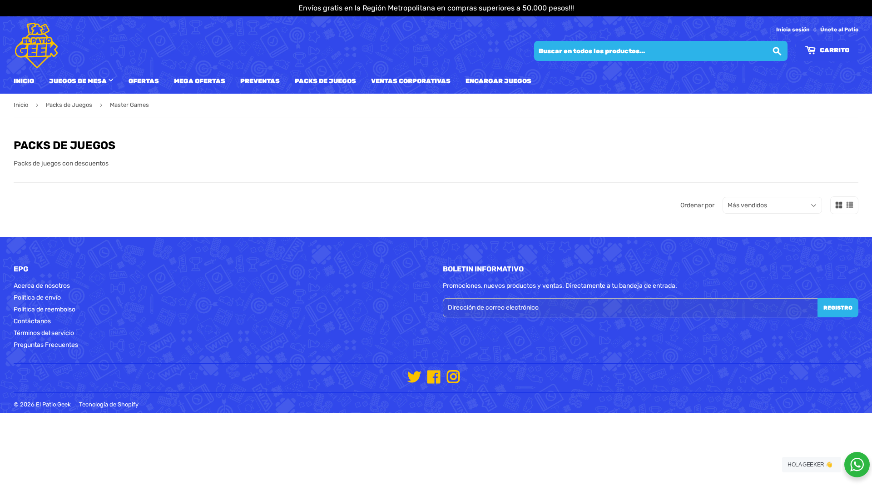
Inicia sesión (793, 29)
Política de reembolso (44, 309)
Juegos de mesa (78, 81)
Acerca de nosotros (42, 286)
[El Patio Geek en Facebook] (434, 380)
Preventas (260, 81)
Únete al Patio (839, 29)
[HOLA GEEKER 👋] (857, 464)
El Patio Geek (53, 404)
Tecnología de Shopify (109, 404)
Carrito (833, 50)
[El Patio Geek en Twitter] (414, 380)
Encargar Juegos (498, 81)
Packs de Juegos (325, 81)
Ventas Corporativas (411, 81)
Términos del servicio (44, 333)
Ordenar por (697, 205)
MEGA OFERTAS (199, 81)
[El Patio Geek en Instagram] (453, 380)
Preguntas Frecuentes (46, 345)
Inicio (24, 81)
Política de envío (37, 297)
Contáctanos (32, 321)
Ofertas (144, 81)
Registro (837, 308)
